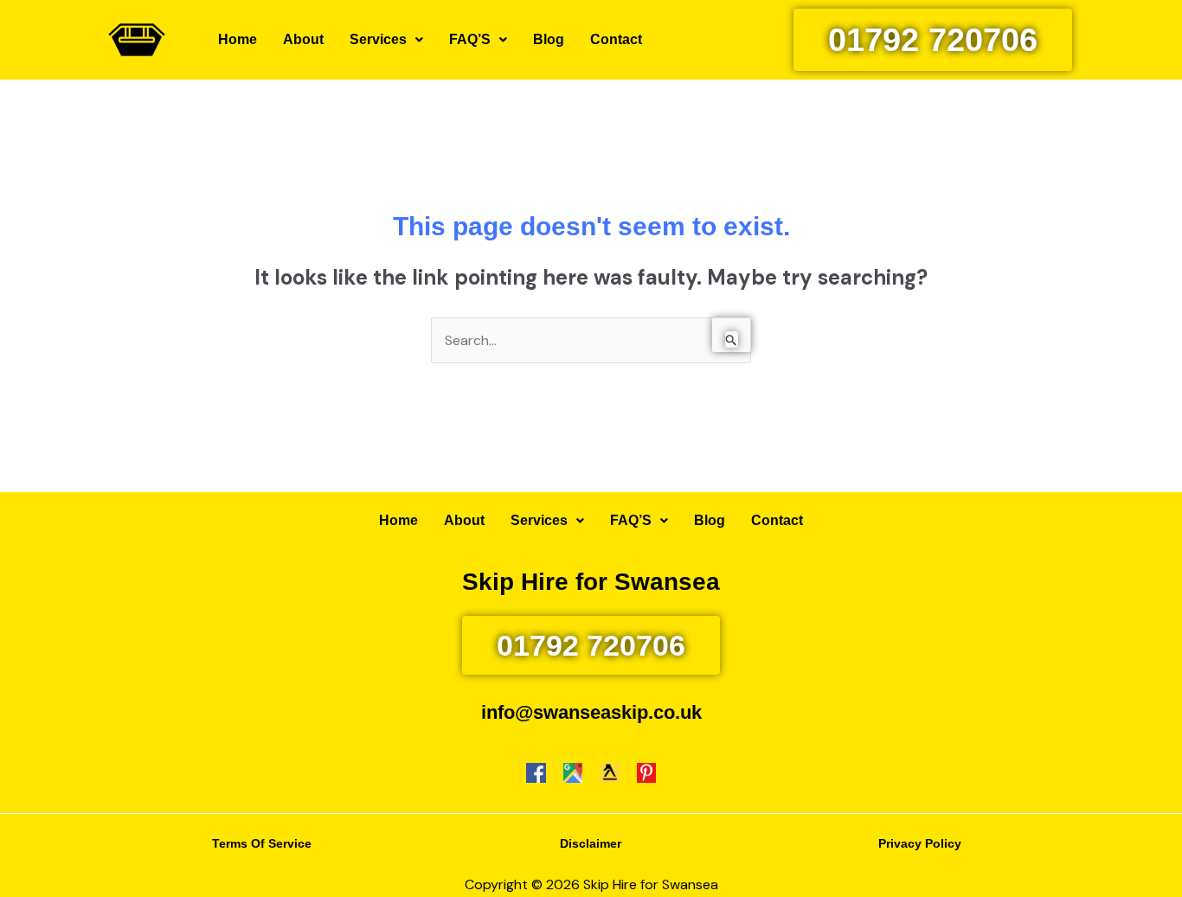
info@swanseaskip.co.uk (591, 712)
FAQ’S (470, 39)
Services (378, 39)
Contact (616, 39)
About (303, 39)
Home (237, 39)
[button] (386, 40)
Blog (548, 39)
